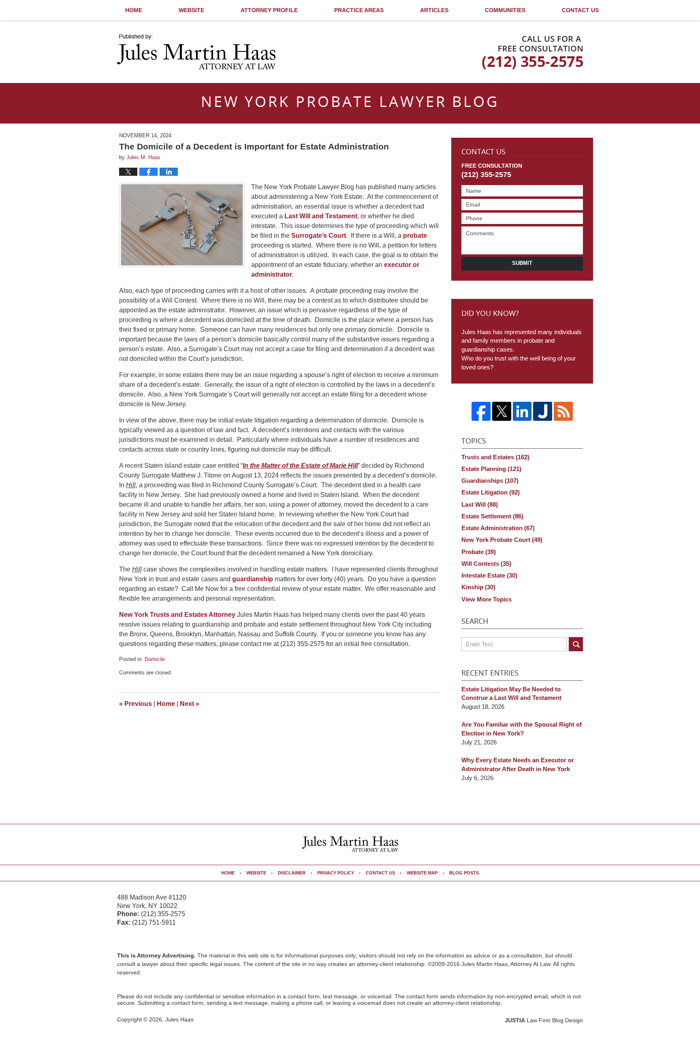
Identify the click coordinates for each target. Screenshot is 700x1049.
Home (133, 10)
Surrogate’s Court (318, 235)
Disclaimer (291, 872)
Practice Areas (359, 10)
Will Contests (486, 563)
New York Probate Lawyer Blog (196, 51)
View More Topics (486, 599)
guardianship (252, 579)
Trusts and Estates (495, 457)
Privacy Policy (335, 872)
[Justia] (542, 411)
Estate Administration (498, 527)
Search (576, 644)
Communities (505, 10)
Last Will (479, 504)
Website (191, 10)
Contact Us (580, 10)
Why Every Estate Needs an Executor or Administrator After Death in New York (517, 764)
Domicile (155, 659)
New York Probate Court (501, 539)
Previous (135, 703)
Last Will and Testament (320, 216)
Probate (478, 551)
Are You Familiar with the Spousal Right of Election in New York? (521, 729)
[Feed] (563, 411)
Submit (522, 263)
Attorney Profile (269, 10)
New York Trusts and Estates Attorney (177, 614)
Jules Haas (179, 1019)
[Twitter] (501, 411)
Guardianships (490, 480)
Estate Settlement (492, 516)
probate (415, 235)
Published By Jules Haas (532, 52)
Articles (434, 10)
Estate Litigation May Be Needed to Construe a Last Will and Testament (511, 693)
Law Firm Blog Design (544, 1020)
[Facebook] (481, 411)
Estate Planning (491, 468)
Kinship (478, 587)
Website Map (422, 872)
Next (189, 703)
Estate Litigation (490, 492)
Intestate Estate (489, 575)
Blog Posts (464, 872)
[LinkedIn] (522, 411)
